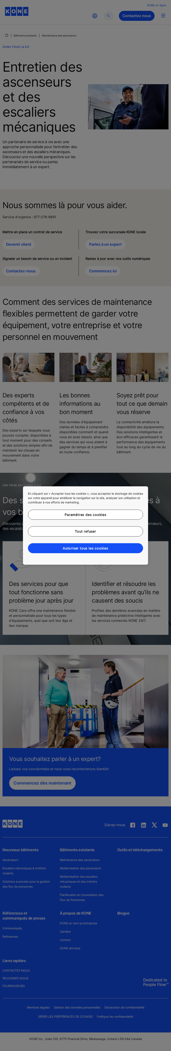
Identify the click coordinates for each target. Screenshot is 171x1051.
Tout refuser (85, 531)
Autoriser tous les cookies (85, 548)
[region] (85, 525)
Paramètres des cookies (85, 515)
